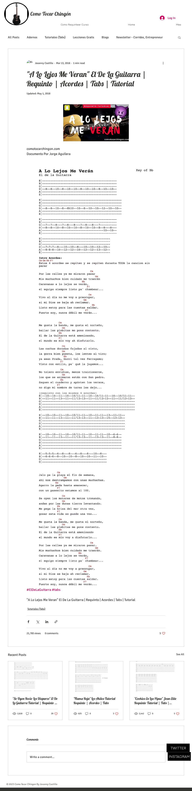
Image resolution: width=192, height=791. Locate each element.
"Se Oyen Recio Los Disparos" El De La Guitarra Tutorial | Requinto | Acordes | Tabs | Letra (35, 700)
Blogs (105, 37)
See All (180, 654)
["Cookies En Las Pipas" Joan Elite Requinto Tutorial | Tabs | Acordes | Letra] (157, 676)
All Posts (13, 37)
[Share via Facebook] (28, 621)
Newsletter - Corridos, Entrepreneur (139, 37)
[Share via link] (56, 621)
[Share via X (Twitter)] (37, 621)
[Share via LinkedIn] (47, 621)
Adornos (32, 37)
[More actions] (163, 63)
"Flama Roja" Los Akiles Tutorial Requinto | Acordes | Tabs (94, 700)
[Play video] (96, 122)
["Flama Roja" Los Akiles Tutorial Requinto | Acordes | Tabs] (96, 676)
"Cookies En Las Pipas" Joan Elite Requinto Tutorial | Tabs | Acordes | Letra (155, 700)
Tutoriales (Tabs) (55, 37)
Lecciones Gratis (83, 37)
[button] (179, 37)
